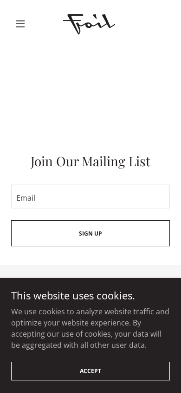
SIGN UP (90, 233)
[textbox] (90, 196)
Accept (90, 371)
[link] (90, 23)
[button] (23, 23)
